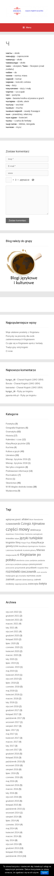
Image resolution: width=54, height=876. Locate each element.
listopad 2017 (12, 714)
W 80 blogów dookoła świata (19, 486)
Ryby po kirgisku (25, 391)
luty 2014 (10, 840)
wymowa (31, 576)
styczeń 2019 (12, 679)
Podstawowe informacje (17, 471)
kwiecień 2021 (12, 620)
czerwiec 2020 (12, 647)
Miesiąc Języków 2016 (16, 459)
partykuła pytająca (21, 564)
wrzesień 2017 (12, 722)
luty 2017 (10, 746)
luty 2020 (10, 659)
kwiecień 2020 (12, 651)
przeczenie (10, 568)
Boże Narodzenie (36, 520)
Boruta (9, 383)
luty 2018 (10, 702)
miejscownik (11, 555)
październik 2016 (14, 761)
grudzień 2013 (12, 848)
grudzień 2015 (12, 801)
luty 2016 (10, 793)
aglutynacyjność (13, 519)
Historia (9, 435)
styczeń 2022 (12, 612)
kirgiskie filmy (13, 542)
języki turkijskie (31, 538)
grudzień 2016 (12, 753)
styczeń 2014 (12, 844)
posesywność (35, 564)
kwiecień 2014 (12, 832)
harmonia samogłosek (33, 534)
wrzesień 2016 (12, 765)
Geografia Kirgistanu (15, 427)
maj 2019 (10, 671)
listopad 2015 (12, 805)
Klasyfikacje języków (15, 443)
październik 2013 (14, 856)
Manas (40, 549)
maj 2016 (10, 781)
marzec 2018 (12, 698)
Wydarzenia (11, 490)
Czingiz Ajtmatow (33, 523)
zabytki (38, 576)
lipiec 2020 (11, 643)
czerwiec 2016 (12, 777)
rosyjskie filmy (42, 568)
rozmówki (13, 571)
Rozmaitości (12, 475)
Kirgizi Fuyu (26, 543)
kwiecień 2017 (12, 738)
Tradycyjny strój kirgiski (17, 347)
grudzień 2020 (12, 635)
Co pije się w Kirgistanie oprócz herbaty (24, 343)
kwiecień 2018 (12, 694)
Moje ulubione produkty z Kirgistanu (22, 332)
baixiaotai (10, 387)
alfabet (25, 519)
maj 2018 (10, 690)
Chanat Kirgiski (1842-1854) (30, 379)
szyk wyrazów (42, 572)
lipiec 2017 (11, 730)
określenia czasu (22, 561)
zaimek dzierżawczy (24, 580)
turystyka (22, 576)
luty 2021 (10, 627)
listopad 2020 (12, 639)
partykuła (33, 561)
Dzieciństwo (19, 534)
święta (43, 583)
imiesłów (10, 538)
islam (17, 538)
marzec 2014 (12, 836)
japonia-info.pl (12, 395)
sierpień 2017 (12, 726)
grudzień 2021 (12, 616)
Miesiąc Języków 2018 (16, 463)
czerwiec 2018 (12, 686)
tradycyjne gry (12, 576)
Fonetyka (10, 423)
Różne (9, 479)
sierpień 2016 (12, 769)
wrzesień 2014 (12, 812)
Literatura (10, 455)
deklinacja (35, 530)
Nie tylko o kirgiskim (15, 467)
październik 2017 (14, 718)
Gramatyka (11, 431)
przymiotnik (20, 568)
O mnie (9, 351)
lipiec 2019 (11, 663)
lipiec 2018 (11, 683)
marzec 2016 (12, 789)
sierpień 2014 (12, 816)
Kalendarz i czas (13, 439)
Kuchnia (9, 447)
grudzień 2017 (12, 710)
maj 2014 (10, 828)
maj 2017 (10, 734)
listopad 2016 (12, 757)
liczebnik (18, 550)
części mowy (18, 529)
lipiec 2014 (11, 820)
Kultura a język (13, 451)
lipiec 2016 (11, 773)
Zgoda (44, 873)
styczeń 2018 (12, 706)
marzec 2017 (12, 742)
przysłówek (31, 567)
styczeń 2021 (12, 631)
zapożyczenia (21, 584)
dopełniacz (10, 534)
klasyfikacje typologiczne (28, 546)
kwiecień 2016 (12, 785)
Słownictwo (11, 483)
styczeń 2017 (12, 749)
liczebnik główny (29, 550)
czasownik (13, 523)
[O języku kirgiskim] (27, 11)
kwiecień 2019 (12, 675)
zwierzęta (33, 583)
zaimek (10, 579)
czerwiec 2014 (12, 824)
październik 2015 (14, 809)
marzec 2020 (12, 655)
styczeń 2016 (12, 797)
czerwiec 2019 (12, 667)
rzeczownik (28, 571)
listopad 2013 (12, 852)
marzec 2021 (12, 623)
